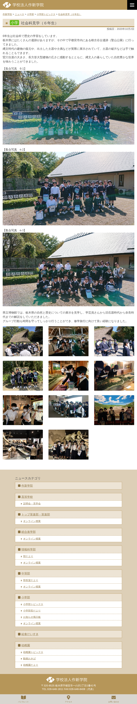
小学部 (25, 597)
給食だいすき (30, 634)
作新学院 (27, 485)
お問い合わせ (113, 702)
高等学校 (27, 496)
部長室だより (30, 580)
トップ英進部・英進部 (35, 514)
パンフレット (23, 702)
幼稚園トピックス (33, 652)
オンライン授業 (32, 521)
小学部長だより (32, 610)
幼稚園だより (30, 665)
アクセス (68, 702)
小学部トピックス (33, 604)
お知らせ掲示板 (32, 617)
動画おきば (29, 658)
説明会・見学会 (32, 503)
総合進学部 (28, 531)
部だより (28, 556)
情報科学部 (28, 549)
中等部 (25, 573)
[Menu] (132, 5)
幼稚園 (25, 645)
